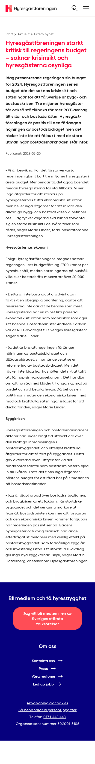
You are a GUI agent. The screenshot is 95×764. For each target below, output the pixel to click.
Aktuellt (24, 34)
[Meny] (85, 8)
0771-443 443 (54, 716)
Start (9, 34)
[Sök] (74, 8)
